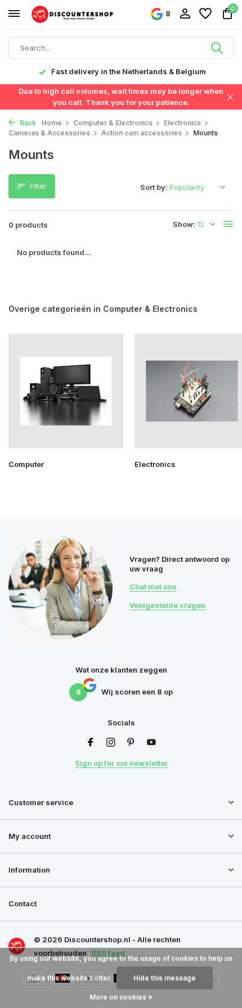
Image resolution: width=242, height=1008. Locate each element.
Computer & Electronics (113, 123)
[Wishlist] (205, 14)
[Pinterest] (131, 743)
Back (27, 123)
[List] (228, 224)
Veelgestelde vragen (167, 605)
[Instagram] (110, 743)
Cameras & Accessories (49, 133)
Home (52, 123)
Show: (184, 224)
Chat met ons (153, 586)
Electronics (182, 123)
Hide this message (164, 978)
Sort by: (154, 187)
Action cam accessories (141, 133)
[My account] (185, 14)
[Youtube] (151, 743)
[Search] (217, 47)
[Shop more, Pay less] (73, 13)
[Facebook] (90, 743)
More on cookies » (121, 997)
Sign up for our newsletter (121, 763)
